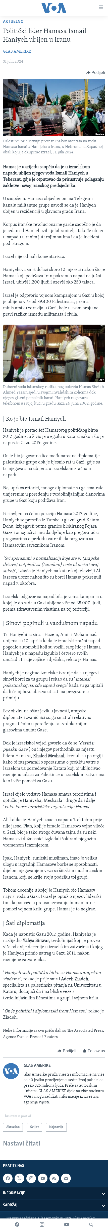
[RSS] (54, 1178)
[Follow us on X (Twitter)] (19, 1178)
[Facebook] (17, 1224)
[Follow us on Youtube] (42, 1178)
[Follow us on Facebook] (8, 1178)
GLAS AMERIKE (17, 52)
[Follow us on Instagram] (31, 1178)
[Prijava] (66, 1178)
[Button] (95, 72)
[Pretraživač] (91, 1224)
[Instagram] (42, 1224)
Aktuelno (13, 22)
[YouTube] (66, 1224)
